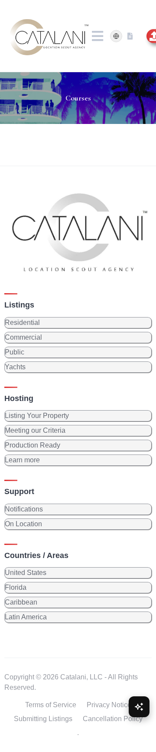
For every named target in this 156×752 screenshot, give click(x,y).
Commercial (23, 337)
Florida (15, 587)
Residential (22, 322)
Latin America (26, 617)
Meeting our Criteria (35, 430)
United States (25, 572)
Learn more (22, 460)
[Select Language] (116, 36)
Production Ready (32, 445)
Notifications (24, 509)
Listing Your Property (37, 415)
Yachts (15, 367)
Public (14, 352)
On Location (23, 524)
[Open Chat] (139, 706)
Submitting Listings (43, 718)
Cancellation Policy (113, 718)
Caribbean (21, 602)
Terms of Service (50, 705)
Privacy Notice (109, 705)
